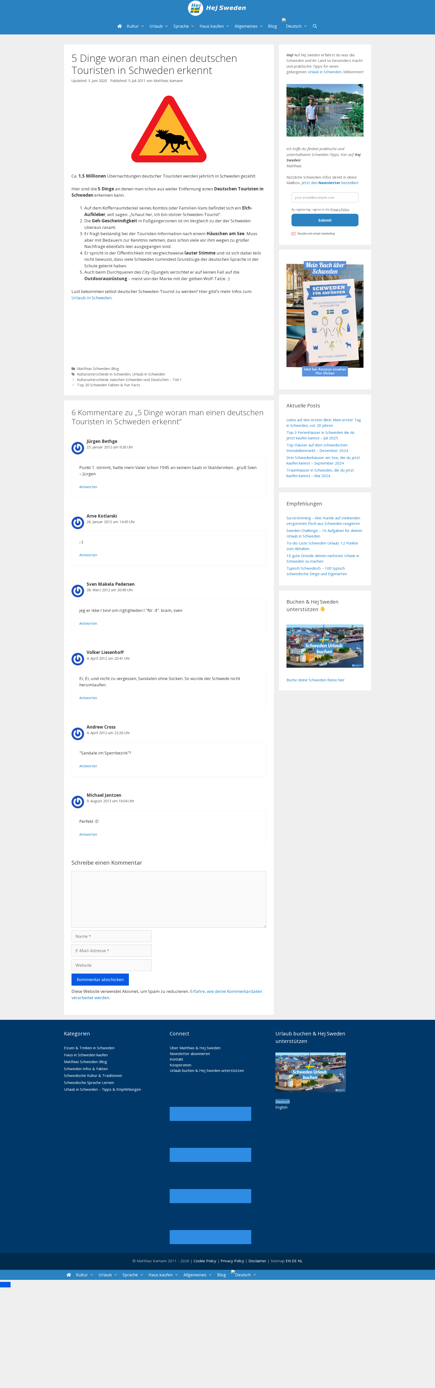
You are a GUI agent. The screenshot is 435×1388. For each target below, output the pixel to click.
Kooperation (180, 1064)
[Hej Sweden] (217, 9)
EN (288, 1260)
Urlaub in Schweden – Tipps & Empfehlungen (102, 1089)
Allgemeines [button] (246, 26)
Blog (272, 26)
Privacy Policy (233, 1260)
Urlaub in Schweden (91, 298)
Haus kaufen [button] (212, 26)
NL (300, 1260)
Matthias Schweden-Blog (98, 368)
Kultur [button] (133, 26)
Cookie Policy (205, 1260)
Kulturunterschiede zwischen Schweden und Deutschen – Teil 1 (129, 379)
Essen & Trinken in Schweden (89, 1047)
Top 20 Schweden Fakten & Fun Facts (108, 385)
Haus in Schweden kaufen (86, 1054)
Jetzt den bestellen (329, 182)
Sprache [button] (181, 26)
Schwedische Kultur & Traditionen (93, 1075)
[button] (294, 26)
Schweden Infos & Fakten (86, 1068)
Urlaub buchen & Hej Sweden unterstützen (207, 1070)
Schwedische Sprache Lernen (89, 1082)
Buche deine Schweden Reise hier (315, 679)
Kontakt (176, 1059)
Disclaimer (257, 1260)
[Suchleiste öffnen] (315, 26)
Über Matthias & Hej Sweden (195, 1047)
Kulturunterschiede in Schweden (103, 374)
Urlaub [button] (156, 26)
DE (294, 1260)
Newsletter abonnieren (190, 1053)
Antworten (88, 486)
